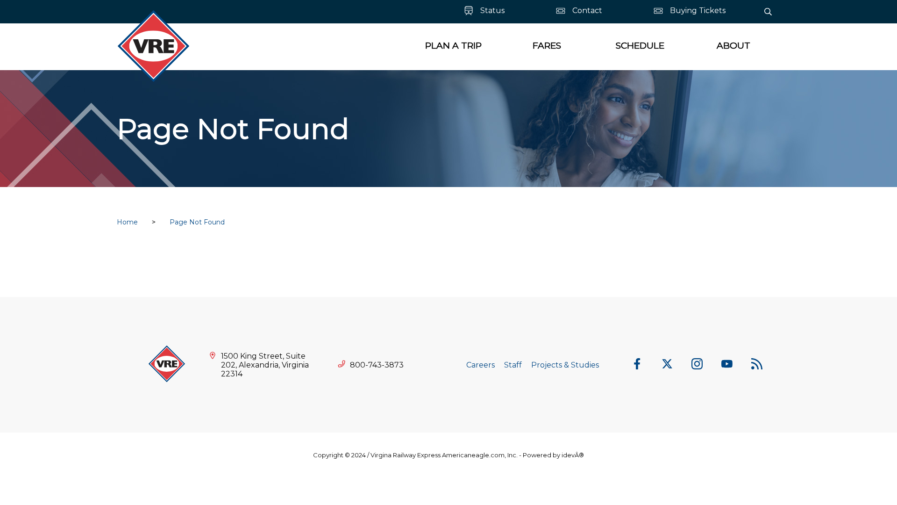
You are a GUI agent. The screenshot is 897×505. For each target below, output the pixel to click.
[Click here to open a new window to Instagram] (697, 365)
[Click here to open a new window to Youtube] (727, 365)
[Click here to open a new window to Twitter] (667, 365)
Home (127, 222)
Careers (480, 365)
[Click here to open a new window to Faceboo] (637, 365)
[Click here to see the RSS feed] (757, 365)
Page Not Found (197, 222)
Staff (513, 365)
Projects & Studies (565, 365)
